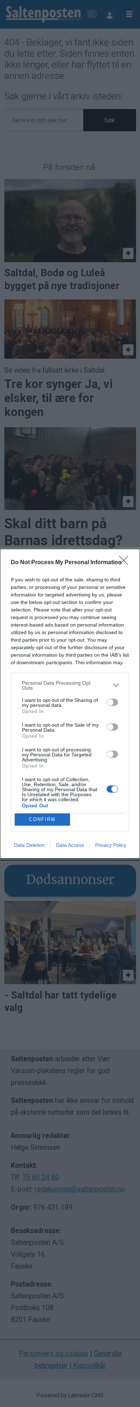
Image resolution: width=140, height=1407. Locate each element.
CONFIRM (42, 819)
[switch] (112, 702)
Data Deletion (29, 845)
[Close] (126, 563)
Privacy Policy (110, 845)
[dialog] (70, 704)
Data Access (70, 845)
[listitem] (70, 685)
